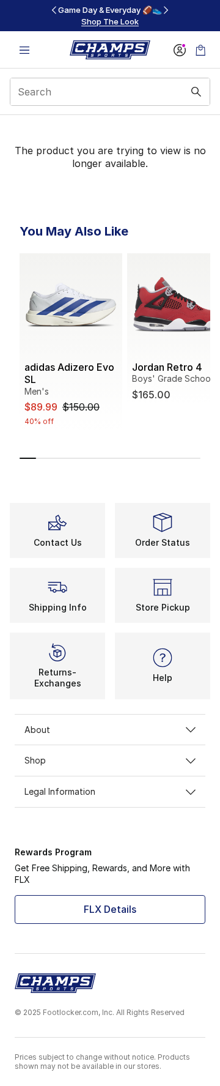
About (37, 729)
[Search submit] (196, 91)
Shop (35, 760)
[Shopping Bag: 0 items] (200, 49)
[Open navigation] (24, 49)
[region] (110, 15)
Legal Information (59, 791)
